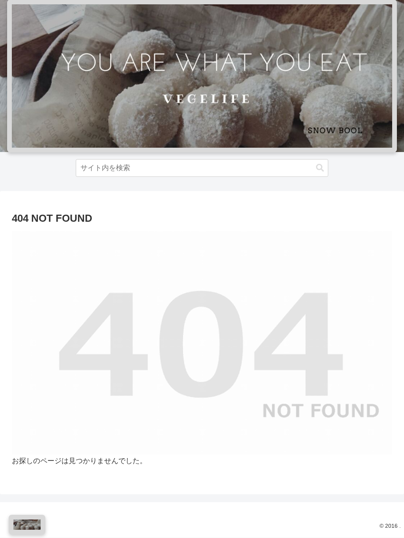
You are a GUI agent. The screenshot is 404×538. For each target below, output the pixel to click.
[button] (320, 168)
